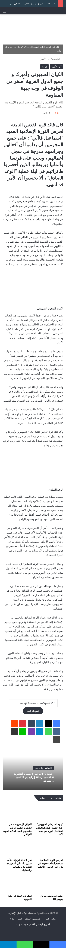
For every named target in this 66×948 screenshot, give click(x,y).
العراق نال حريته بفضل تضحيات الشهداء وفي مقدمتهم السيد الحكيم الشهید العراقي (17, 829)
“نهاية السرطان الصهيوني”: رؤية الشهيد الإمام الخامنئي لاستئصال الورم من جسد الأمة (49, 829)
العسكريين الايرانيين (38, 206)
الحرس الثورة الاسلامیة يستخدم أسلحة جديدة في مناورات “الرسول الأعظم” (50, 863)
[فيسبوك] (56, 723)
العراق (46, 918)
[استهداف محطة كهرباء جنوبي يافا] (49, 884)
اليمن (19, 918)
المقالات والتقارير (43, 768)
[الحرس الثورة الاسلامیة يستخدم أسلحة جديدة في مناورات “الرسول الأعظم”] (49, 848)
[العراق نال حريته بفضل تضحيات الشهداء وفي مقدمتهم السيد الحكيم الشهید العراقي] (17, 813)
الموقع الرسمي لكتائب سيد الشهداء (33, 924)
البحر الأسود (43, 400)
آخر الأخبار (45, 59)
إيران (44, 66)
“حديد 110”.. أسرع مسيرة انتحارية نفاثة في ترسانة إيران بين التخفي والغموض (34, 777)
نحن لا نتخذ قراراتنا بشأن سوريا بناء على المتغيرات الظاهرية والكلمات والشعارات (19, 864)
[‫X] (48, 723)
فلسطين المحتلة (32, 918)
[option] (33, 770)
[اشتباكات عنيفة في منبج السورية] (17, 884)
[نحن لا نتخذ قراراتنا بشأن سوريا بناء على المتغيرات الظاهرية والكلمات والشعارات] (17, 848)
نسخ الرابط (33, 710)
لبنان (12, 918)
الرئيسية (56, 59)
